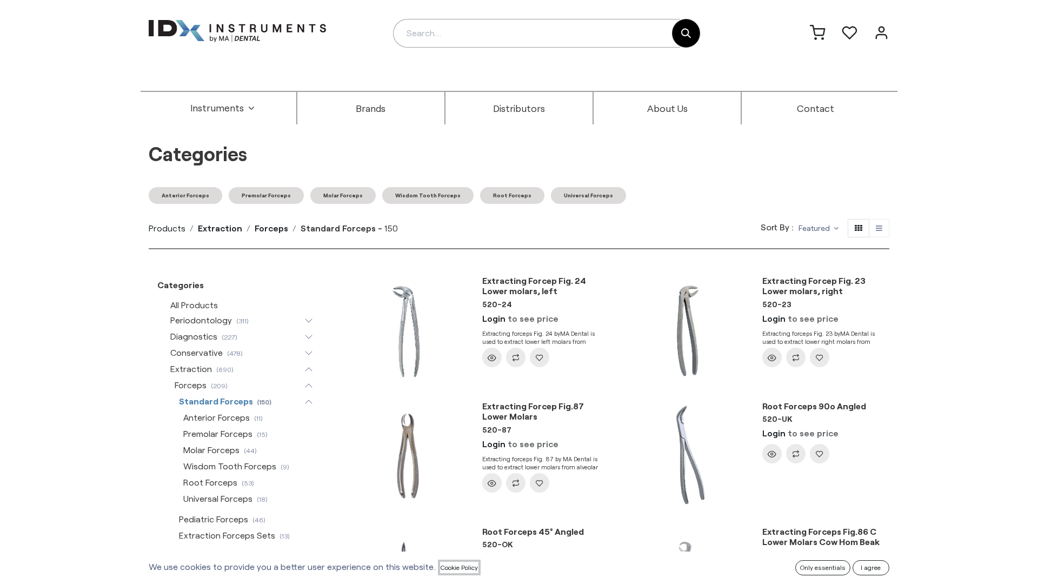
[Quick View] (492, 357)
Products (167, 228)
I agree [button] (871, 567)
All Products (194, 305)
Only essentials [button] (823, 567)
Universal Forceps (588, 195)
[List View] (879, 228)
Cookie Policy (459, 567)
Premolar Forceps (266, 195)
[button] (818, 228)
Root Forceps (512, 195)
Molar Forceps (343, 195)
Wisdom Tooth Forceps (428, 195)
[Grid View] (858, 228)
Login (493, 318)
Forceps (271, 228)
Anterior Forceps (185, 195)
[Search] (686, 33)
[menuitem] (222, 108)
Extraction (220, 228)
